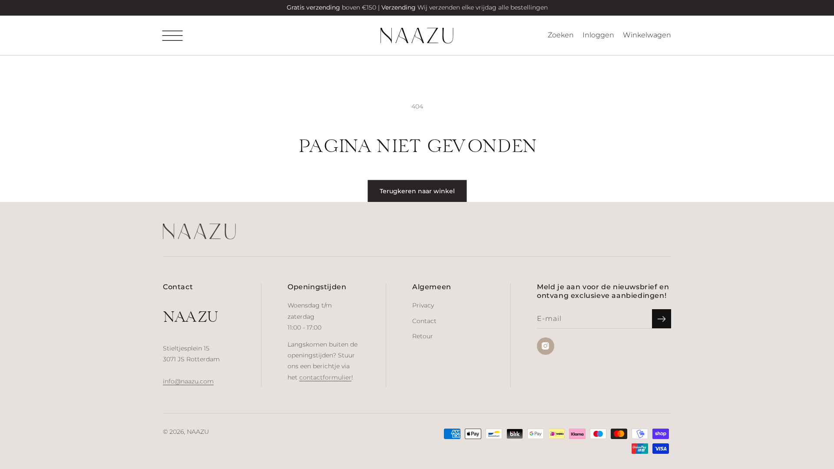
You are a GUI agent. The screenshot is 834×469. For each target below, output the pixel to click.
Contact (424, 321)
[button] (172, 35)
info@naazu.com (188, 381)
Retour (422, 336)
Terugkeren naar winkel (417, 191)
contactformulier (325, 377)
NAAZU (198, 432)
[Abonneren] (661, 318)
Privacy (423, 305)
